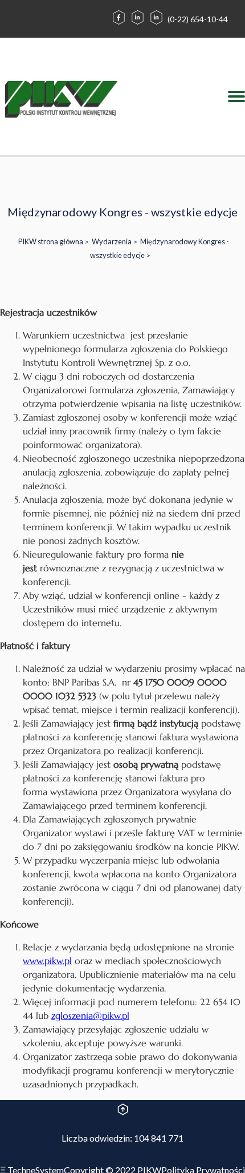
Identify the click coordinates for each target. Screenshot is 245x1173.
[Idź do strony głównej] (61, 101)
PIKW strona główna (50, 241)
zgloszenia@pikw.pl (90, 1015)
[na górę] (122, 1111)
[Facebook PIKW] (118, 24)
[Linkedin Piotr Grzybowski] (156, 24)
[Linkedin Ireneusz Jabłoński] (137, 24)
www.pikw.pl (47, 960)
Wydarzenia (112, 241)
